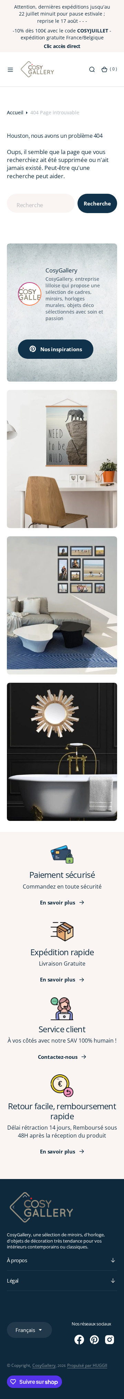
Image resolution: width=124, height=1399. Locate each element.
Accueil (15, 112)
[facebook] (79, 1339)
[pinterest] (94, 1339)
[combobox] (41, 203)
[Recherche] (92, 69)
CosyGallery (43, 1365)
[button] (10, 69)
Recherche (97, 203)
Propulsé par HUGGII (87, 1365)
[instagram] (109, 1339)
